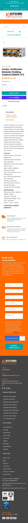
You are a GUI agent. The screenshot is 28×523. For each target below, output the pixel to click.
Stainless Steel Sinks (9, 399)
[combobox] (14, 26)
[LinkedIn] (17, 6)
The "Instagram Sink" (9, 418)
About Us (16, 9)
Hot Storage (6, 435)
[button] (2, 21)
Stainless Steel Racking (10, 407)
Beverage (6, 443)
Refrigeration (7, 432)
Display (5, 441)
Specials (5, 449)
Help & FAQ (6, 9)
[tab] (10, 112)
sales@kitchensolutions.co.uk (15, 3)
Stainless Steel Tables (9, 396)
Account (11, 31)
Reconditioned (7, 427)
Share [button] (5, 105)
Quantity (4, 84)
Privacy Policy (7, 469)
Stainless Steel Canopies (10, 413)
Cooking (5, 430)
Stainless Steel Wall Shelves (11, 410)
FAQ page (14, 239)
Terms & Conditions (9, 471)
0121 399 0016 (14, 1)
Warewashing (7, 446)
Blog (12, 9)
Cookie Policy (7, 474)
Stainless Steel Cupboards (10, 402)
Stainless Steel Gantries (10, 405)
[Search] (24, 26)
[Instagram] (15, 6)
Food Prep (6, 438)
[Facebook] (11, 6)
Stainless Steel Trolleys (9, 416)
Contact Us (23, 9)
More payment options (14, 101)
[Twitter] (13, 6)
